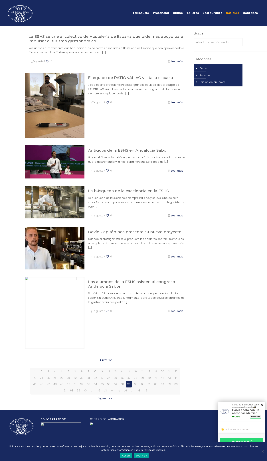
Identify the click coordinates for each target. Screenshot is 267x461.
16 (135, 371)
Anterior (107, 360)
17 (142, 371)
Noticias (232, 13)
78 (138, 390)
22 (176, 371)
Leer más (177, 61)
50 (68, 384)
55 (102, 384)
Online (178, 13)
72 (98, 390)
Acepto (126, 455)
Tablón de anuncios (213, 82)
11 (102, 371)
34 (108, 378)
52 (81, 384)
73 (105, 390)
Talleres (192, 13)
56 (108, 384)
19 (156, 371)
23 (34, 378)
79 (145, 390)
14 (122, 371)
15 (129, 371)
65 (169, 384)
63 (155, 384)
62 (149, 384)
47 (48, 384)
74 (112, 390)
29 (75, 378)
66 (176, 384)
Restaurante (212, 13)
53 (88, 384)
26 (54, 378)
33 (102, 378)
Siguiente (104, 398)
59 (129, 384)
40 (149, 378)
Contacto (250, 13)
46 (41, 384)
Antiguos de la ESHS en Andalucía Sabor (128, 150)
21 (169, 371)
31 (89, 378)
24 (41, 378)
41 (156, 378)
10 (95, 371)
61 (142, 384)
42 (162, 378)
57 (115, 384)
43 (169, 378)
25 (48, 378)
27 (61, 378)
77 (132, 390)
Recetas (205, 75)
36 (122, 378)
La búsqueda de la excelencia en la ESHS (128, 190)
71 (92, 390)
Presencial (161, 13)
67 (65, 390)
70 (85, 390)
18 (149, 371)
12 (109, 371)
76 (125, 390)
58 (122, 384)
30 (81, 378)
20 (162, 371)
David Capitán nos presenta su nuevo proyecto (134, 232)
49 (61, 384)
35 (115, 378)
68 (71, 390)
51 (75, 384)
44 (176, 378)
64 (162, 384)
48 (55, 384)
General (205, 68)
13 (115, 371)
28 (68, 378)
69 (78, 390)
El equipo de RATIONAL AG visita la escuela (130, 77)
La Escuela (141, 13)
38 (135, 378)
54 (95, 384)
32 (95, 378)
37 (129, 378)
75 (118, 390)
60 (135, 384)
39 (142, 378)
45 (35, 384)
